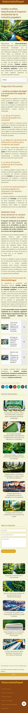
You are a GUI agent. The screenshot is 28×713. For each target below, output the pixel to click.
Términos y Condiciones (7, 693)
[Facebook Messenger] (7, 387)
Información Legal (6, 689)
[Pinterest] (14, 387)
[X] (10, 387)
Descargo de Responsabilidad (9, 704)
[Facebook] (3, 387)
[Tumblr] (22, 387)
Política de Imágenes (6, 700)
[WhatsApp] (18, 387)
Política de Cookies (6, 696)
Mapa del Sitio (5, 708)
